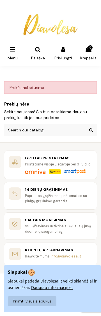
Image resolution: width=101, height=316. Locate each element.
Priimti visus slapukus (32, 301)
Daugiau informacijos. (52, 287)
